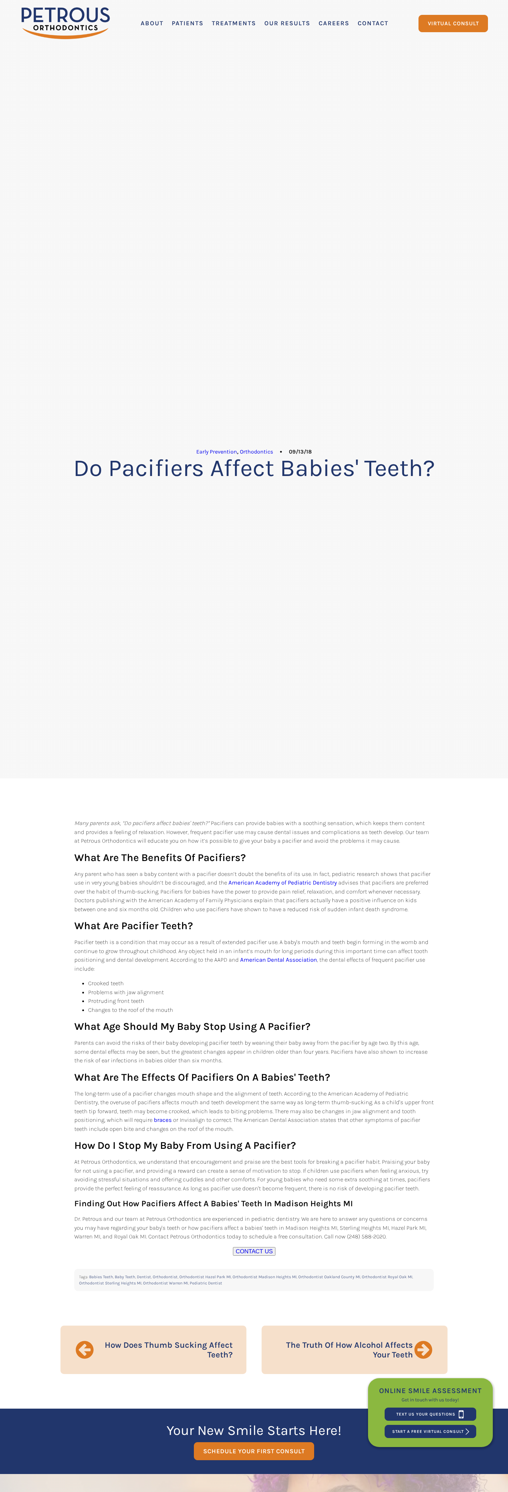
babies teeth (101, 1276)
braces (163, 1119)
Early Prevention (216, 451)
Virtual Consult (453, 23)
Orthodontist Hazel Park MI (205, 1276)
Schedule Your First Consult (254, 1451)
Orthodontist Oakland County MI (329, 1276)
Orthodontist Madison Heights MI (265, 1276)
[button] (152, 23)
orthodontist (165, 1276)
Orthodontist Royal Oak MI (387, 1276)
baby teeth (125, 1276)
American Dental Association (278, 959)
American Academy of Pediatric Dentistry (282, 882)
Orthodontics (256, 451)
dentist (144, 1276)
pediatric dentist (206, 1283)
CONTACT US (254, 1251)
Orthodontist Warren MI (165, 1283)
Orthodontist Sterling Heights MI (110, 1283)
